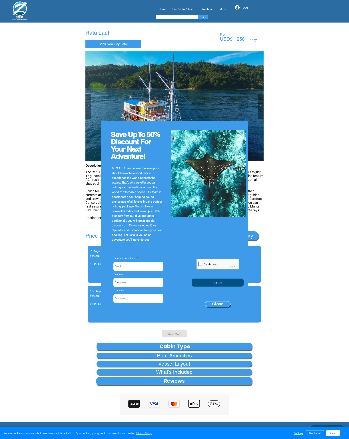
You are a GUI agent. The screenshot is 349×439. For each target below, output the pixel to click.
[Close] (344, 433)
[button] (218, 304)
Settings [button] (298, 433)
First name (119, 274)
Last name (119, 290)
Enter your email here (125, 258)
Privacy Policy (144, 433)
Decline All (315, 433)
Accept (333, 433)
